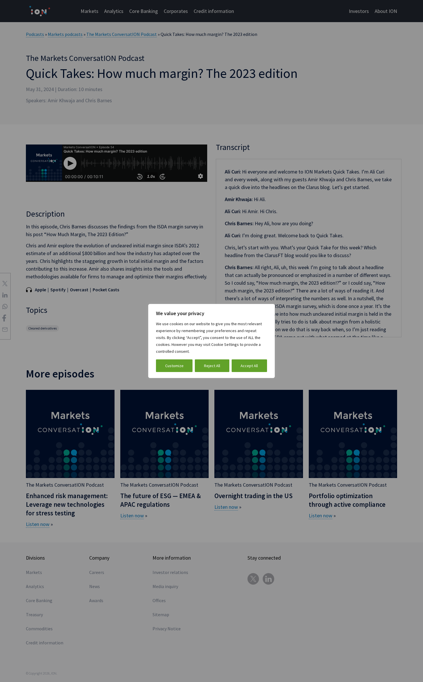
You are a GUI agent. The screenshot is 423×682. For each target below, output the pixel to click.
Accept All (249, 365)
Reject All (212, 365)
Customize (174, 365)
